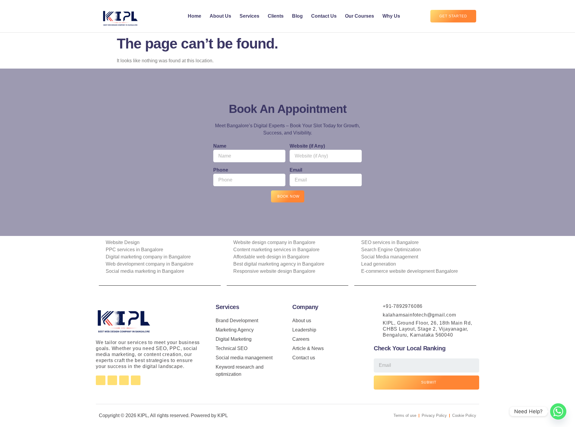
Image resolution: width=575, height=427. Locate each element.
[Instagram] (112, 380)
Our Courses (359, 16)
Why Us (391, 16)
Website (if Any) (307, 146)
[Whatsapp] (558, 411)
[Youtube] (135, 380)
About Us (220, 16)
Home (194, 16)
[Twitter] (124, 380)
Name (219, 146)
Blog (297, 16)
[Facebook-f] (100, 380)
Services (249, 16)
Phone (220, 169)
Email (296, 169)
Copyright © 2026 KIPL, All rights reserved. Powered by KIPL (163, 415)
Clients (276, 16)
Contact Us (324, 16)
